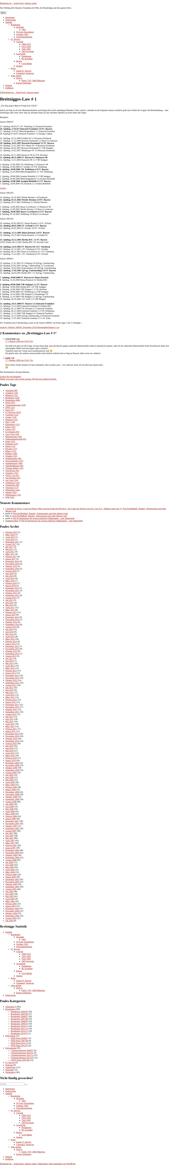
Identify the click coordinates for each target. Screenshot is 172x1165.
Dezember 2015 (12, 588)
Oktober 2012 (11, 680)
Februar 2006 (11, 874)
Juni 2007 (9, 836)
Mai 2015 (9, 605)
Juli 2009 (9, 775)
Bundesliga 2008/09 (19, 1021)
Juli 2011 (9, 717)
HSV (10, 422)
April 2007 (10, 840)
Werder (11, 492)
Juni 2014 (9, 632)
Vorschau (11, 487)
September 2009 (12, 770)
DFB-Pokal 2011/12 (19, 1043)
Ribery (10, 451)
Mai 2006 (9, 867)
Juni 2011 (9, 719)
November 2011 (12, 707)
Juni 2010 (9, 748)
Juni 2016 (9, 573)
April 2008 (10, 811)
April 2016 (10, 578)
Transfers (11, 473)
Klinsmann (12, 424)
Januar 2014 (10, 644)
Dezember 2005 (12, 879)
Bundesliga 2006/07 (19, 1016)
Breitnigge (12, 398)
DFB (10, 407)
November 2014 (12, 620)
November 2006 (12, 853)
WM (9, 497)
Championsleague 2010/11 (22, 1053)
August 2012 (10, 685)
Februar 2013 (11, 670)
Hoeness (11, 419)
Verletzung (12, 483)
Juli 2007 (9, 833)
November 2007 (12, 823)
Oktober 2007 (11, 826)
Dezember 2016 (12, 561)
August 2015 (10, 598)
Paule (10, 441)
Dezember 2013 (12, 646)
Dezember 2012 (12, 675)
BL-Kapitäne (27, 59)
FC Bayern (15, 39)
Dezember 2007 (12, 821)
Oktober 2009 (11, 768)
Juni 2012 (9, 690)
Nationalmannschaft (15, 439)
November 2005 (12, 882)
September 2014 (12, 624)
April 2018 (10, 539)
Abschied (11, 390)
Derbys (19, 78)
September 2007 (12, 828)
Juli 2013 (9, 658)
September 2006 (12, 857)
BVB (10, 403)
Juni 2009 (9, 777)
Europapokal (10, 1048)
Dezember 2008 (12, 792)
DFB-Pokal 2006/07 (19, 1038)
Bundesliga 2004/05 (19, 1011)
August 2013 (10, 656)
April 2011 (10, 724)
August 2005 (10, 889)
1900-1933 (26, 44)
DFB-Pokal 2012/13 (19, 1045)
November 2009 (12, 765)
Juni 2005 (9, 894)
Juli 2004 (9, 921)
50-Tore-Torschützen (25, 32)
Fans (10, 410)
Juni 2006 (9, 865)
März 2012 (10, 697)
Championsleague (15, 405)
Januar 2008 (10, 819)
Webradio (9, 1070)
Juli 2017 (9, 547)
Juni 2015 (9, 603)
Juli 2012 (9, 687)
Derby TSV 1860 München (33, 80)
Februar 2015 (11, 612)
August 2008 (10, 802)
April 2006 (10, 870)
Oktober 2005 (11, 884)
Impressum (10, 17)
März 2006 (10, 872)
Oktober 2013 (11, 651)
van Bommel (12, 478)
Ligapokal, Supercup (25, 73)
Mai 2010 (9, 751)
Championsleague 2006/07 (22, 1050)
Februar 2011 (11, 729)
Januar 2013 (10, 673)
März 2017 (10, 554)
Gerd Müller (27, 63)
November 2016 (12, 564)
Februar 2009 (11, 787)
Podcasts (9, 1065)
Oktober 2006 (11, 855)
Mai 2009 (9, 780)
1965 (24, 29)
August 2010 (10, 743)
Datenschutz (10, 20)
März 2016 (10, 581)
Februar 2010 (11, 758)
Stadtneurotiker (11, 521)
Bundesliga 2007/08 (19, 1019)
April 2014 (10, 637)
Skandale (20, 27)
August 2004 (10, 918)
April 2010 (10, 753)
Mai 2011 (9, 721)
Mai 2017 (9, 549)
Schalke (11, 456)
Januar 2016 (10, 586)
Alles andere (16, 76)
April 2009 (10, 782)
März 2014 (10, 639)
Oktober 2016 (11, 566)
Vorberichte (12, 485)
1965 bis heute (28, 51)
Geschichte (21, 54)
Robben (11, 453)
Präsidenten (26, 56)
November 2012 (12, 678)
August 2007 (10, 831)
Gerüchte (11, 415)
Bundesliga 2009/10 (19, 1024)
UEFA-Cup (12, 475)
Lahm (10, 429)
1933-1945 (26, 46)
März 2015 (10, 610)
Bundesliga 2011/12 (19, 1028)
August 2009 (10, 772)
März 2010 (10, 755)
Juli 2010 (9, 746)
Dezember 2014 (12, 617)
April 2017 (10, 552)
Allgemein (40, 327)
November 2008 (12, 794)
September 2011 (12, 712)
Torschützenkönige (24, 37)
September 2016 (12, 569)
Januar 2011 (10, 731)
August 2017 (10, 544)
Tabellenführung (14, 466)
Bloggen (11, 395)
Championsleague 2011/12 (22, 1055)
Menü (3, 13)
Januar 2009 (10, 789)
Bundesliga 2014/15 (19, 1033)
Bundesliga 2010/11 (19, 1026)
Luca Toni (12, 434)
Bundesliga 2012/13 (19, 1031)
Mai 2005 (9, 896)
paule (2, 327)
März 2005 (10, 901)
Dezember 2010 (12, 734)
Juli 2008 (9, 804)
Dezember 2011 (12, 704)
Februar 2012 (11, 700)
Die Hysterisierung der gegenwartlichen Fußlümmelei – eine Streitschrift (43, 518)
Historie (8, 85)
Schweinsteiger (14, 461)
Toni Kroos (12, 470)
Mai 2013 (9, 663)
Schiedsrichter (13, 458)
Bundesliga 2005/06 (19, 1014)
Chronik (19, 42)
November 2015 (12, 590)
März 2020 (10, 535)
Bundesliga (15, 25)
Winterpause (13, 495)
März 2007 (10, 843)
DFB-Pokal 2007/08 (19, 1041)
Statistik (8, 22)
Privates (11, 449)
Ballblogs (9, 88)
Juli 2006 (9, 862)
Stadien (19, 66)
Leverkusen (12, 432)
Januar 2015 (10, 615)
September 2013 (12, 653)
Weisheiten (12, 490)
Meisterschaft (13, 436)
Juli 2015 (9, 600)
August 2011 (10, 714)
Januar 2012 (10, 702)
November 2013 (12, 649)
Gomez (11, 417)
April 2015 (10, 607)
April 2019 (10, 537)
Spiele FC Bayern (23, 71)
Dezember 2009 (12, 763)
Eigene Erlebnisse (23, 83)
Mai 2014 (9, 634)
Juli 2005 (9, 891)
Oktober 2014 (11, 622)
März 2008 (10, 814)
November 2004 (12, 911)
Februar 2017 (11, 556)
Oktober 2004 (11, 913)
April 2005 (10, 899)
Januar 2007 (10, 848)
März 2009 (10, 785)
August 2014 (10, 627)
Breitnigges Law (52, 327)
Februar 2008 (11, 816)
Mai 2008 (9, 809)
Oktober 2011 (11, 709)
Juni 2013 (9, 661)
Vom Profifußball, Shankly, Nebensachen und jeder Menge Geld (40, 513)
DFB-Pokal (10, 1036)
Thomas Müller (14, 468)
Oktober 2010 (11, 738)
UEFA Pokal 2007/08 (20, 1060)
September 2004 (12, 916)
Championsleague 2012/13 (22, 1058)
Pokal (13, 68)
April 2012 (10, 695)
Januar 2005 (10, 906)
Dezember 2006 (12, 850)
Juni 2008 (9, 806)
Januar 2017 (10, 559)
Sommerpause (13, 463)
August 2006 (10, 860)
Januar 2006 (10, 877)
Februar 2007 (11, 845)
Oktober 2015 (11, 593)
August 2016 (10, 571)
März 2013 (10, 668)
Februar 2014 (11, 641)
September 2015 (12, 595)
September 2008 (12, 799)
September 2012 (12, 683)
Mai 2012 (9, 692)
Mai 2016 (9, 576)
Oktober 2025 (11, 532)
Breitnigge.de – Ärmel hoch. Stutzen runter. (18, 3)
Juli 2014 (9, 629)
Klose (10, 427)
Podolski (11, 444)
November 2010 (12, 736)
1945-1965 (26, 49)
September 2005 (12, 887)
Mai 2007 (9, 838)
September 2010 (12, 741)
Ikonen (19, 61)
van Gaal (11, 480)
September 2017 (12, 542)
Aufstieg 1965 (22, 34)
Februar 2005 (11, 904)
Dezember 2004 (12, 908)
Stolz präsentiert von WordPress (62, 1164)
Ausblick (11, 393)
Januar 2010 (10, 760)
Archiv (3, 188)
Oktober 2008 (11, 797)
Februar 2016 (11, 583)
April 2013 (10, 666)
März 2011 (10, 726)
